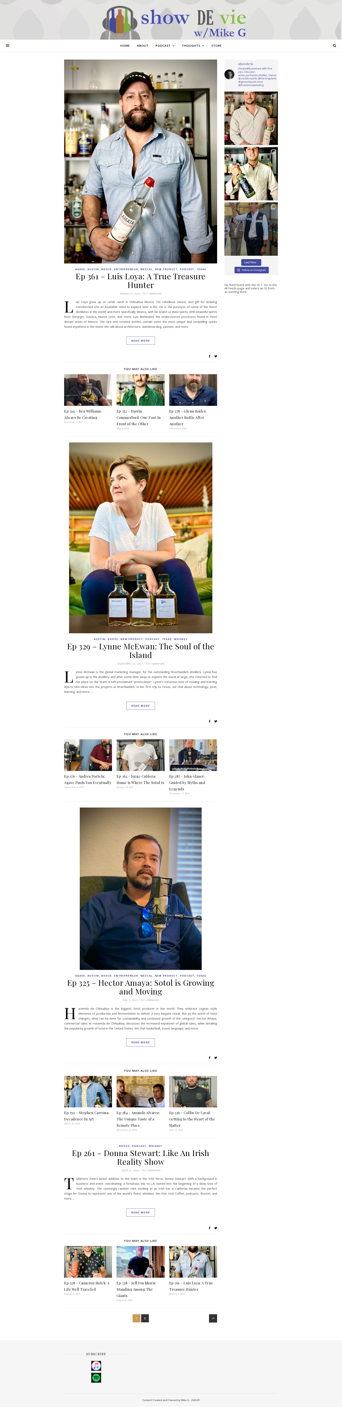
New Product (166, 269)
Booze (106, 269)
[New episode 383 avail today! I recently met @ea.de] (251, 118)
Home (125, 45)
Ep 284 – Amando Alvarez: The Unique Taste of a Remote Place (138, 1119)
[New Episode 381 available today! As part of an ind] (251, 229)
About (142, 45)
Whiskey (181, 639)
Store (216, 45)
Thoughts (191, 45)
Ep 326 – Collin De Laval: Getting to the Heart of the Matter (192, 1119)
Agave (80, 269)
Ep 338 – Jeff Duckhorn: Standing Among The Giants (136, 1289)
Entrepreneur (126, 269)
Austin (93, 269)
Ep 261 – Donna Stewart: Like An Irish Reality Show (140, 1157)
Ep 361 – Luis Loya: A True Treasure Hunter (141, 280)
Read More (140, 340)
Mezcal (147, 269)
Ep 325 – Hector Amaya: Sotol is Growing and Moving (140, 986)
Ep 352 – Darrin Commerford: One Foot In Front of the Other (139, 417)
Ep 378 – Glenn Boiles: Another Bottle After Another (188, 417)
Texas (201, 269)
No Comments (152, 293)
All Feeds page (234, 288)
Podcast (163, 45)
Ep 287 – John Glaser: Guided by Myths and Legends (187, 782)
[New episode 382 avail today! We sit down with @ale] (251, 173)
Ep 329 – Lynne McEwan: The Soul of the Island (140, 650)
